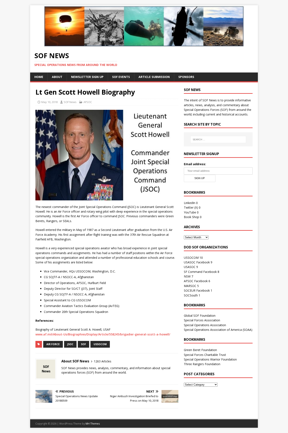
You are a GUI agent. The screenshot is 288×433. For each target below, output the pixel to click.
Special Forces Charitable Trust (205, 355)
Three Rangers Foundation (202, 364)
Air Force (53, 344)
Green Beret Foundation (200, 350)
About (57, 77)
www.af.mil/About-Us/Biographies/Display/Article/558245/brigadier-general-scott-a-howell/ (102, 334)
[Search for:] (218, 139)
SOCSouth (191, 295)
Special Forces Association (202, 320)
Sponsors (186, 77)
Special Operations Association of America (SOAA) (218, 330)
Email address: (195, 164)
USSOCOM (100, 344)
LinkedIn (189, 203)
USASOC (189, 267)
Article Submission (154, 77)
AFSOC (87, 102)
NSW (187, 276)
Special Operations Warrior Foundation (210, 359)
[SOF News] (144, 44)
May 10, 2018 (49, 102)
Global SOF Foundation (199, 316)
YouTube (190, 212)
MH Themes (93, 423)
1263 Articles (102, 361)
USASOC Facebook (197, 262)
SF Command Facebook (200, 272)
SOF (83, 344)
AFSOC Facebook (196, 281)
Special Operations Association (205, 325)
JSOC (70, 344)
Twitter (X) (191, 207)
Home (38, 77)
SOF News (70, 102)
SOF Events (121, 77)
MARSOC (190, 286)
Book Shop (191, 217)
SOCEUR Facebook (197, 290)
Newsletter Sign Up (87, 77)
